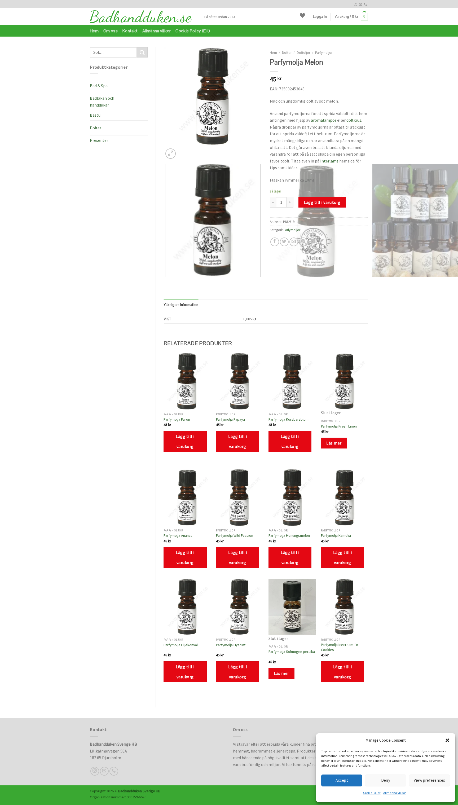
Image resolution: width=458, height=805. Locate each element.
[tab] (181, 305)
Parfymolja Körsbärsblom (288, 419)
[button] (447, 740)
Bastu (95, 115)
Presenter (99, 140)
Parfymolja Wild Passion (234, 535)
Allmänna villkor (394, 793)
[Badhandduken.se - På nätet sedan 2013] (142, 16)
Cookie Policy (372, 793)
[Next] (183, 151)
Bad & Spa (99, 85)
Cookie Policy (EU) (192, 31)
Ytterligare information (181, 304)
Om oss (110, 31)
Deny (385, 780)
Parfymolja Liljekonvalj (181, 645)
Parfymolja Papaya (230, 419)
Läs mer (333, 443)
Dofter (95, 127)
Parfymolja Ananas (178, 535)
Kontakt (130, 31)
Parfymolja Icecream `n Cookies (339, 647)
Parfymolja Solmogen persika (291, 651)
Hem (94, 31)
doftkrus (353, 120)
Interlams (329, 161)
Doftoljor (303, 52)
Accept (342, 780)
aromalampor (323, 120)
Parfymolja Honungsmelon (289, 535)
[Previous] (166, 282)
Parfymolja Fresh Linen (339, 426)
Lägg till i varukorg (322, 202)
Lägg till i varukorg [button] (185, 441)
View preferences (429, 780)
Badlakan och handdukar (102, 101)
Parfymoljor (323, 52)
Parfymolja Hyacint (230, 645)
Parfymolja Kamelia (336, 535)
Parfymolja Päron (177, 419)
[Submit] (142, 52)
